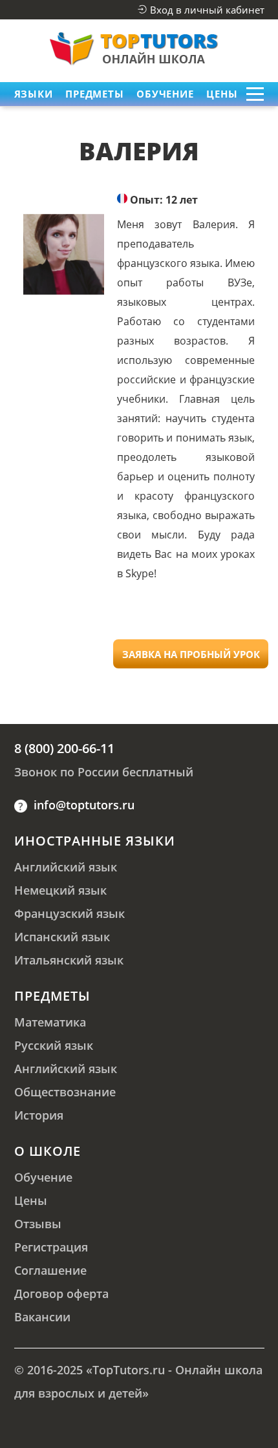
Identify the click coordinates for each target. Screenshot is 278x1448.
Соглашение (50, 1270)
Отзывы (37, 1223)
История (38, 1115)
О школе (47, 1151)
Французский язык (69, 913)
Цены (221, 93)
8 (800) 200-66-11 (64, 748)
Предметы (52, 996)
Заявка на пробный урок (191, 654)
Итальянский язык (68, 960)
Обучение (164, 93)
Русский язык (53, 1045)
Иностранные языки (94, 840)
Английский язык (65, 867)
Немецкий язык (60, 890)
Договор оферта (61, 1293)
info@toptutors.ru (84, 805)
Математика (50, 1022)
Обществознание (65, 1092)
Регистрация (51, 1247)
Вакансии (42, 1317)
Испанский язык (62, 936)
